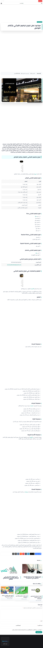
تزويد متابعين (5, 643)
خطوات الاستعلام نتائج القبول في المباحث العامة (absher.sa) (36, 597)
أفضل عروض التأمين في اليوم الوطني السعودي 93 (7, 596)
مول (36, 216)
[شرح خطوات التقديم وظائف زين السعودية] (21, 590)
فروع (36, 173)
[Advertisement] (21, 12)
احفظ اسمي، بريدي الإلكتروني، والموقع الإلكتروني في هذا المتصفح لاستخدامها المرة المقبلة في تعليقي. (26, 629)
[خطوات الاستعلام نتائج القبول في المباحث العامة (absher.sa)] (35, 590)
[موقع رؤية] (21, 3)
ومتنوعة (26, 491)
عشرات (31, 405)
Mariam (38, 73)
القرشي (32, 288)
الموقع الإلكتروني (18, 625)
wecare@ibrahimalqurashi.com (14, 264)
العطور (31, 437)
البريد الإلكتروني (39, 625)
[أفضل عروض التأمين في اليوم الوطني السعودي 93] (7, 590)
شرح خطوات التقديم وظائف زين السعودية (21, 596)
